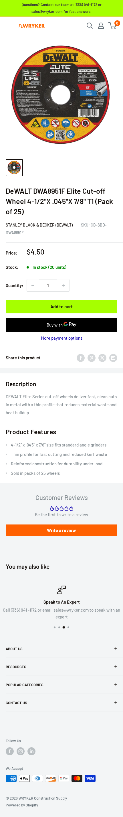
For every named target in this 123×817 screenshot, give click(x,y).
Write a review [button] (61, 530)
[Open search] (90, 26)
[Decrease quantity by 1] (33, 285)
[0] (112, 25)
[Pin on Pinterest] (92, 357)
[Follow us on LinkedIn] (31, 751)
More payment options (61, 338)
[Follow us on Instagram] (21, 751)
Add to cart (61, 306)
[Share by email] (113, 357)
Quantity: (14, 285)
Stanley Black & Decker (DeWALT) (39, 225)
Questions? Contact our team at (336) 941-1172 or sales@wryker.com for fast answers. (62, 8)
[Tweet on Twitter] (102, 357)
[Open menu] (8, 26)
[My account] (101, 26)
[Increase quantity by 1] (63, 285)
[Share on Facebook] (81, 357)
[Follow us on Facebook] (10, 751)
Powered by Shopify (22, 805)
